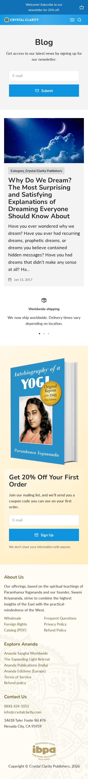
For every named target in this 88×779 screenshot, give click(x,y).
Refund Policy (55, 630)
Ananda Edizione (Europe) (25, 671)
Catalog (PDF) (15, 630)
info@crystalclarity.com (22, 712)
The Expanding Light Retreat (27, 659)
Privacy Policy (55, 624)
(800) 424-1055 (16, 706)
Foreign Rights (15, 624)
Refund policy (15, 682)
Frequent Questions (60, 618)
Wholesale (12, 618)
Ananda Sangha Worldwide (26, 653)
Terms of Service (18, 677)
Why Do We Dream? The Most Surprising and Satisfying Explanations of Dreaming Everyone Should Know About (39, 198)
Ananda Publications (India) (26, 665)
